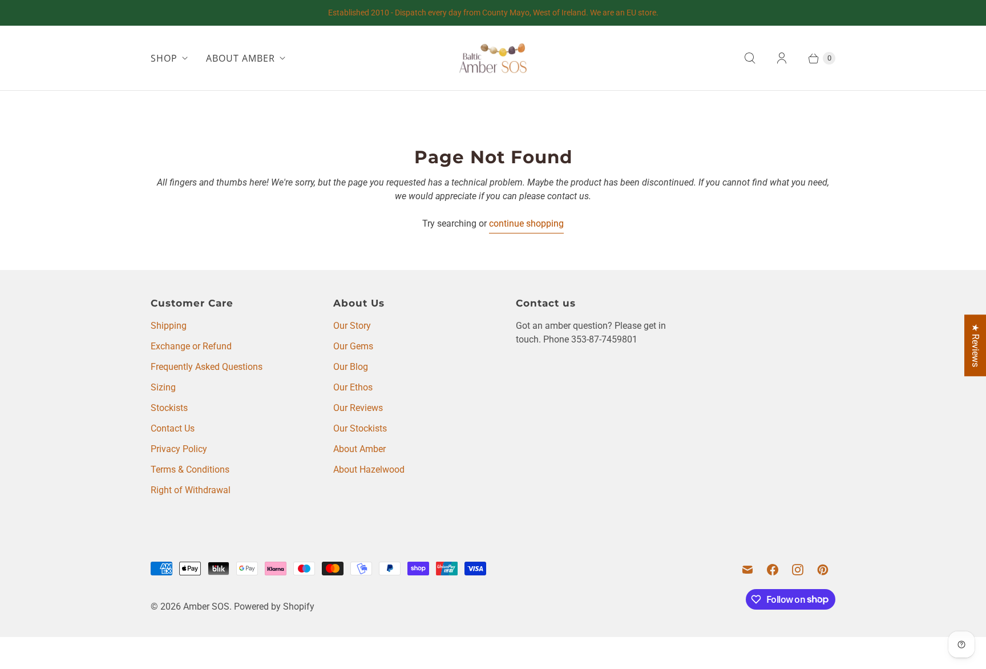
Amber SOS (206, 606)
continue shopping (526, 223)
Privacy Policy (179, 449)
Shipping (169, 325)
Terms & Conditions (190, 469)
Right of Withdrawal (191, 490)
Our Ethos (353, 387)
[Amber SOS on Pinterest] (822, 569)
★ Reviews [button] (975, 345)
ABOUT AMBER (240, 58)
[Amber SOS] (493, 58)
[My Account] (782, 58)
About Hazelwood (369, 469)
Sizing (163, 387)
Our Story (352, 325)
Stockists (169, 407)
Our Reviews (358, 407)
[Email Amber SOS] (747, 569)
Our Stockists (360, 428)
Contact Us (173, 428)
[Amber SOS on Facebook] (772, 569)
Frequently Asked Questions (206, 366)
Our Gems (353, 346)
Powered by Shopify (274, 606)
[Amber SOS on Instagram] (797, 569)
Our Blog (350, 366)
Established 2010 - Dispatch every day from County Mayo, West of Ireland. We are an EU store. (493, 12)
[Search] (750, 58)
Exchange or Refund (191, 346)
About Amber (359, 449)
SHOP (164, 58)
